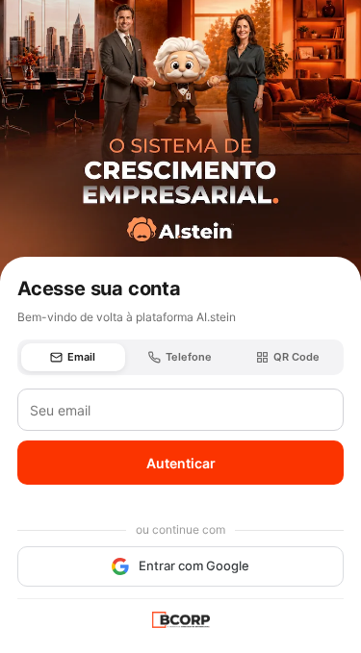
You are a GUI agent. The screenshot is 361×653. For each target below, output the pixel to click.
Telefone (189, 357)
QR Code (296, 357)
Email (81, 357)
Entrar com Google (194, 565)
